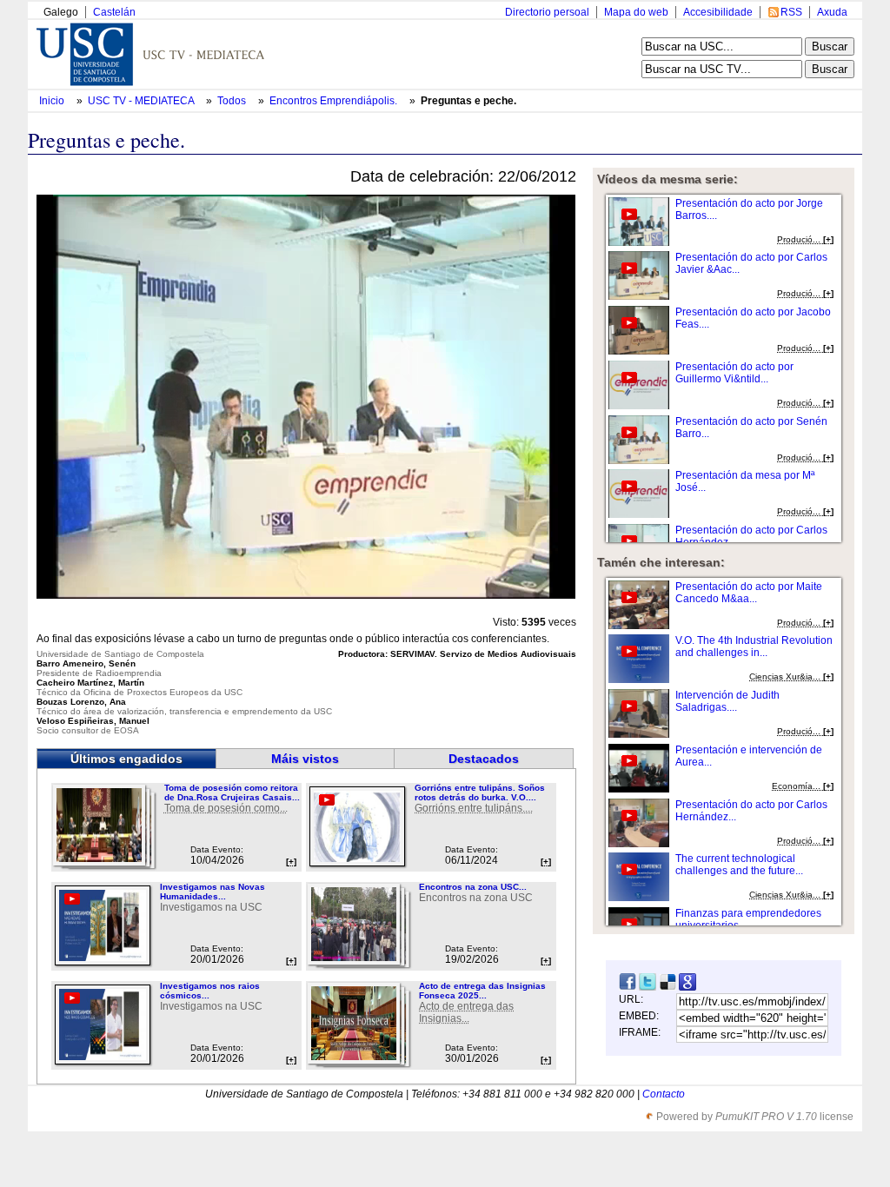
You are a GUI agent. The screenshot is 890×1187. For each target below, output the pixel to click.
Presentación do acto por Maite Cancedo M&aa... (748, 592)
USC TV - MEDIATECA (142, 101)
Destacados (483, 759)
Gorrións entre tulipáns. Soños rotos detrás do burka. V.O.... (480, 792)
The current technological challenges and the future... (739, 864)
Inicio (53, 101)
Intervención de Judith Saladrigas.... (727, 701)
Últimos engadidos (126, 759)
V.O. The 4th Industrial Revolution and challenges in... (754, 646)
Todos (233, 101)
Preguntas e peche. (468, 101)
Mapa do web (636, 12)
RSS (791, 12)
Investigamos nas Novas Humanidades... (212, 891)
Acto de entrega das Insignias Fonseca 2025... (482, 990)
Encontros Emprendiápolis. (334, 101)
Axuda (832, 12)
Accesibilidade (718, 12)
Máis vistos (305, 759)
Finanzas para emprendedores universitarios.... (748, 919)
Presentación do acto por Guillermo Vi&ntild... (734, 373)
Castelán (114, 12)
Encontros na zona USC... (473, 887)
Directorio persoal (547, 12)
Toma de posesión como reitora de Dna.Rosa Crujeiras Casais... (232, 792)
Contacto (663, 1094)
